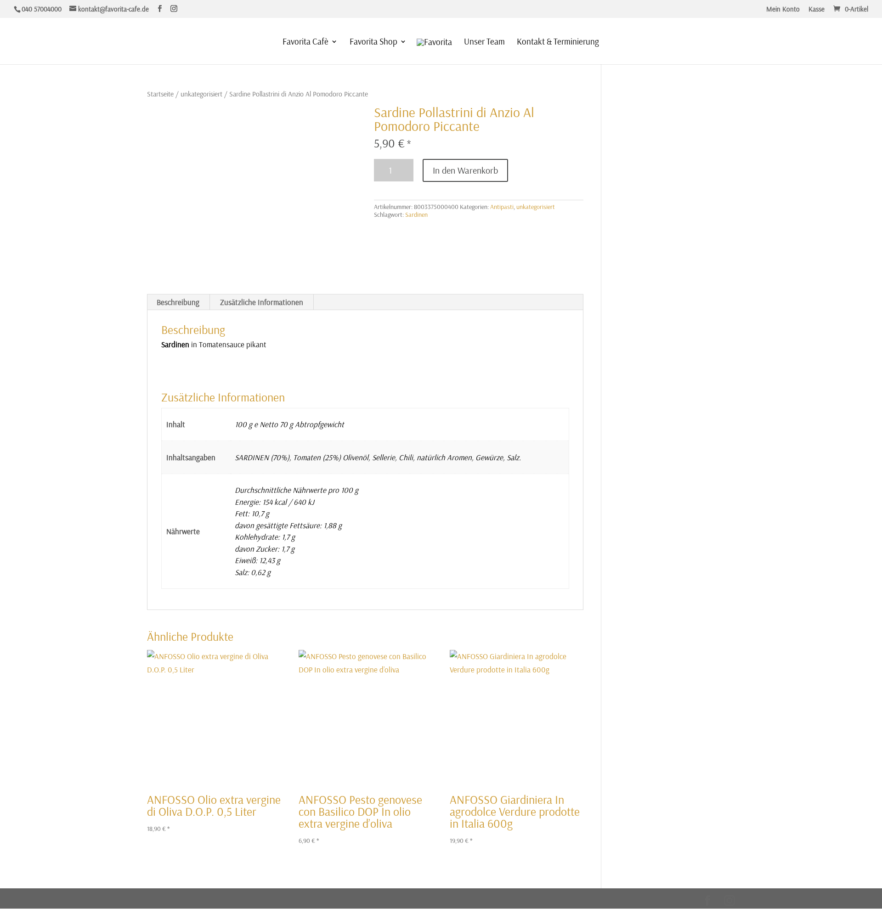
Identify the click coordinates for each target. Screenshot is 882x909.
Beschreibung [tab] (178, 302)
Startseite (160, 93)
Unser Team (484, 42)
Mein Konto (783, 9)
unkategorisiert (201, 93)
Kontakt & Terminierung (558, 42)
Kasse (816, 9)
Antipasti (502, 207)
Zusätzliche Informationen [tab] (261, 302)
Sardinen (416, 214)
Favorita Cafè (305, 42)
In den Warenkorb (465, 170)
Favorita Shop (373, 42)
